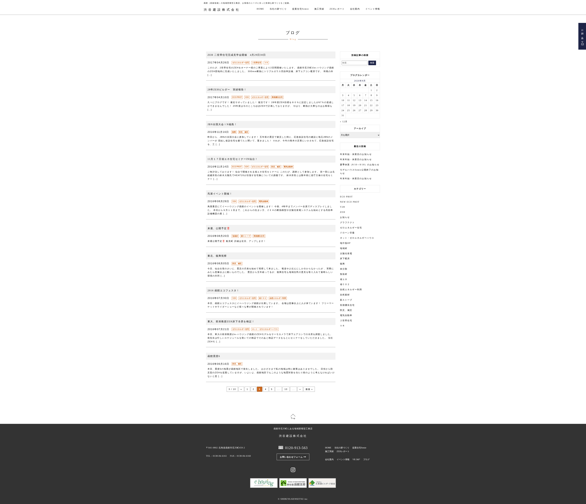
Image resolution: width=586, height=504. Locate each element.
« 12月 (343, 121)
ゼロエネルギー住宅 (240, 63)
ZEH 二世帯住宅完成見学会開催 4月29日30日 (237, 55)
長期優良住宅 (277, 97)
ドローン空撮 (347, 233)
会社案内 (355, 9)
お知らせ (345, 217)
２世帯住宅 (256, 63)
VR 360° (356, 459)
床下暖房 (345, 258)
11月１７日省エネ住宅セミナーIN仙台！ (233, 159)
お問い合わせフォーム (291, 457)
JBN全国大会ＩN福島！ (222, 124)
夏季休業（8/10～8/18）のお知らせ (359, 165)
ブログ (366, 459)
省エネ (343, 279)
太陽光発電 (346, 253)
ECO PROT (237, 97)
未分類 (343, 269)
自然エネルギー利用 (277, 298)
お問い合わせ (582, 35)
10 (286, 389)
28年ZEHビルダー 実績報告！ (227, 89)
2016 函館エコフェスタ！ (223, 290)
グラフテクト (347, 222)
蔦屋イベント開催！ (220, 193)
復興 (234, 132)
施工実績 (319, 9)
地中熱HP (345, 243)
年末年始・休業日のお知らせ (356, 154)
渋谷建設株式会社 (222, 9)
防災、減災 (243, 132)
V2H (247, 97)
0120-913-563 (296, 448)
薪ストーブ (245, 236)
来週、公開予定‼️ (219, 228)
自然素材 (345, 295)
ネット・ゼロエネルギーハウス (265, 329)
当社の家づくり (278, 9)
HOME (260, 9)
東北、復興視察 (217, 256)
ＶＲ (266, 63)
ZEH (342, 212)
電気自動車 (288, 167)
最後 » (309, 389)
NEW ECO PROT (350, 202)
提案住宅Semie (300, 9)
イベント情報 (372, 9)
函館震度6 (214, 356)
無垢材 (343, 274)
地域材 (235, 236)
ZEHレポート (337, 9)
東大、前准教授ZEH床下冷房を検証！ (231, 321)
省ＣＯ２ (262, 298)
